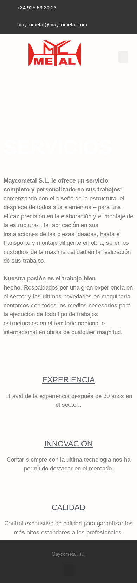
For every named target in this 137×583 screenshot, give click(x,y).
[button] (123, 57)
